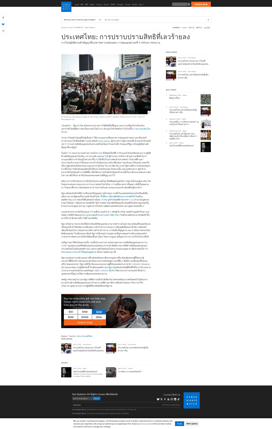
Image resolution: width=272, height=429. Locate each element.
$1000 (84, 317)
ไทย (82, 125)
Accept (179, 423)
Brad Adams (104, 141)
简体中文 (191, 27)
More (142, 4)
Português (120, 4)
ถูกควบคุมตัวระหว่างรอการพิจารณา (103, 215)
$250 (99, 311)
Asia (79, 336)
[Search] (188, 4)
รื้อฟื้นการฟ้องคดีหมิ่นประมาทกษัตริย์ (118, 196)
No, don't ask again (112, 19)
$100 (85, 311)
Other (99, 317)
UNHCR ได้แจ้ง (108, 270)
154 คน (104, 199)
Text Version (77, 405)
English (92, 4)
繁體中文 (199, 27)
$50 (71, 311)
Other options (192, 423)
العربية (77, 4)
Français (99, 4)
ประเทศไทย (87, 336)
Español (134, 4)
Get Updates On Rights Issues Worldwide (95, 394)
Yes (100, 19)
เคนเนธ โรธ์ (102, 156)
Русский (127, 4)
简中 (82, 4)
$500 (71, 317)
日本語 (113, 4)
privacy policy (145, 423)
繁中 (86, 4)
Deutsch (106, 4)
